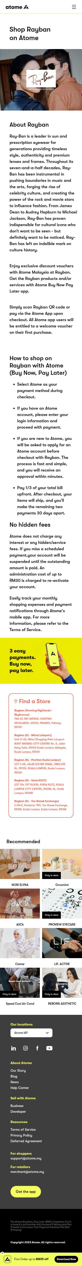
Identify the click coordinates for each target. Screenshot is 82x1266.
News (14, 1082)
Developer (18, 1111)
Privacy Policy (21, 1135)
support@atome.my (25, 1158)
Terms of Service (23, 1130)
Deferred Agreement (26, 1141)
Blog (13, 1076)
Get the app (26, 1192)
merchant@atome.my (27, 1172)
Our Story (18, 1070)
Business (16, 1106)
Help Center (19, 1088)
